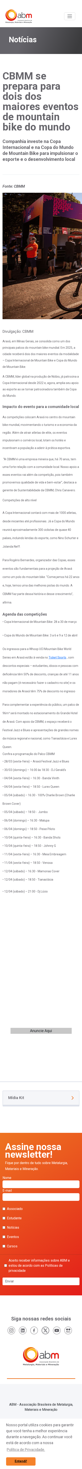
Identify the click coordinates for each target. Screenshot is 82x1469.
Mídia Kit (16, 1097)
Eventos (13, 1237)
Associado (15, 1209)
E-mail (7, 1191)
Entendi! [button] (21, 1461)
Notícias (13, 1227)
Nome (7, 1178)
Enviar (9, 1281)
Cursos (12, 1246)
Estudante (14, 1218)
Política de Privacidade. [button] (26, 1449)
